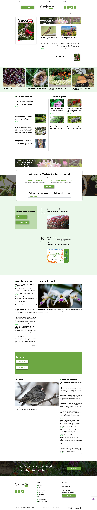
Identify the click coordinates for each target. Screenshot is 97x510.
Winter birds (36, 408)
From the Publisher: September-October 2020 (26, 339)
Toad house (71, 406)
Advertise (48, 13)
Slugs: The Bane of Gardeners (72, 125)
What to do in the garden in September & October (26, 305)
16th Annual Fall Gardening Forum (58, 244)
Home (25, 13)
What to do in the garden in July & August (71, 440)
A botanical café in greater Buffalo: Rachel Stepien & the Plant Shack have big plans (26, 330)
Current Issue (36, 13)
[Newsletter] (94, 498)
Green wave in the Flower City (60, 311)
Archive (42, 13)
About (29, 13)
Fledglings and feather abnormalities (13, 88)
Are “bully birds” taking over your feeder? (49, 38)
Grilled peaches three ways (70, 432)
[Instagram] (68, 7)
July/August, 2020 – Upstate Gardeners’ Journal (71, 383)
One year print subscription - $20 (35, 181)
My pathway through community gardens (70, 414)
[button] (1, 78)
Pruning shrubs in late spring (56, 109)
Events (53, 13)
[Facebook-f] (65, 7)
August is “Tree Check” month (70, 389)
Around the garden (77, 88)
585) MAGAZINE (28, 507)
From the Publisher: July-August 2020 (71, 449)
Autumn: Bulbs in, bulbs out (26, 312)
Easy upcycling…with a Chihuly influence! (34, 89)
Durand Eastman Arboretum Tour (58, 211)
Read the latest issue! (64, 57)
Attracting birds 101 (71, 397)
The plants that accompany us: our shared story (58, 89)
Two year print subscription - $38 (61, 181)
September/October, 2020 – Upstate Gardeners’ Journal (24, 285)
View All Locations (33, 196)
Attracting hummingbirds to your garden (74, 109)
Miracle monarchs (26, 299)
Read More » (42, 48)
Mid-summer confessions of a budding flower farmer (69, 38)
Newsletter (94, 499)
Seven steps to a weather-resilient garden (57, 125)
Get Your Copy (68, 13)
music (48, 213)
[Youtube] (75, 7)
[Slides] (23, 180)
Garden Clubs (60, 13)
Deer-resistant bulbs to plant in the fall (25, 320)
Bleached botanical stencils (26, 291)
